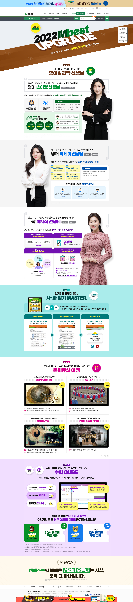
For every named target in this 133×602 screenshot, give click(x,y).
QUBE (123, 41)
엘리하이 (32, 587)
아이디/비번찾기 (50, 18)
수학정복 (64, 13)
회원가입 (43, 18)
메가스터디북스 (90, 587)
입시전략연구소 (90, 13)
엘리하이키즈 (41, 587)
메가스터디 (51, 587)
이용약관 (81, 591)
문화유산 (123, 37)
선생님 (45, 13)
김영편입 (98, 587)
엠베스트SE (101, 7)
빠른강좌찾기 (100, 18)
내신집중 (51, 13)
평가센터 (99, 13)
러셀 (59, 587)
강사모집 (54, 591)
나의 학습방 (106, 13)
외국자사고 (72, 13)
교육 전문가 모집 (60, 591)
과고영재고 (80, 13)
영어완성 (58, 13)
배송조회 (57, 18)
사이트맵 (76, 591)
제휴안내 (66, 591)
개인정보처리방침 (87, 591)
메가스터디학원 (69, 587)
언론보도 (50, 591)
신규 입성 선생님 (123, 29)
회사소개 (45, 591)
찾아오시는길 (71, 591)
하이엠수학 (107, 8)
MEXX (80, 587)
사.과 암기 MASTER (123, 33)
